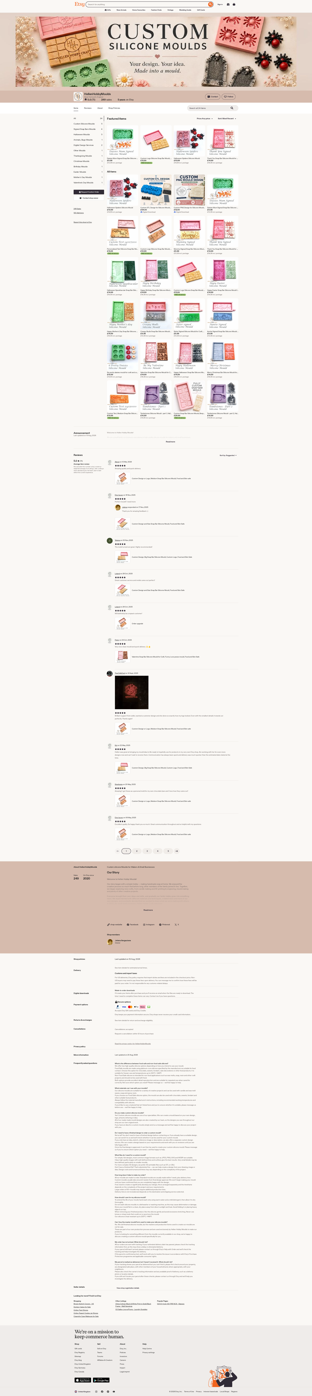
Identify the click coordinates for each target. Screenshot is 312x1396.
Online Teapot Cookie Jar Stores (86, 1313)
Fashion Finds (156, 10)
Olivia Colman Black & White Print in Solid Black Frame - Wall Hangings (133, 1305)
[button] (212, 97)
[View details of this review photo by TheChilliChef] (131, 692)
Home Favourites (138, 10)
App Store (83, 1380)
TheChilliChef (120, 673)
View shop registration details (128, 1288)
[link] (118, 851)
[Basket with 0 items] (234, 4)
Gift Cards (201, 10)
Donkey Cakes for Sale (82, 1307)
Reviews (88, 108)
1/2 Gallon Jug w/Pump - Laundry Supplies (131, 1309)
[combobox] (147, 4)
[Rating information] (85, 99)
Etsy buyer (119, 495)
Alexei (117, 462)
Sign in (220, 4)
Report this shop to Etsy (83, 222)
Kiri (116, 745)
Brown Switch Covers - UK (84, 1304)
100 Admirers (79, 213)
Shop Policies (114, 108)
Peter (117, 640)
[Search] (211, 4)
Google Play (101, 1380)
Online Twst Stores (81, 1310)
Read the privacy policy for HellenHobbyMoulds (133, 1044)
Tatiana (117, 540)
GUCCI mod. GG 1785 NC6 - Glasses (170, 1304)
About (99, 108)
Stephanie (119, 784)
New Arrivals (121, 10)
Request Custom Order (90, 192)
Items (76, 108)
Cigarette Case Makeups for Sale (86, 1316)
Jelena (124, 507)
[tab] (89, 118)
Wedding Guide (185, 10)
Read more (170, 442)
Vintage (170, 10)
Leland (117, 574)
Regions (234, 1391)
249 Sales (77, 209)
